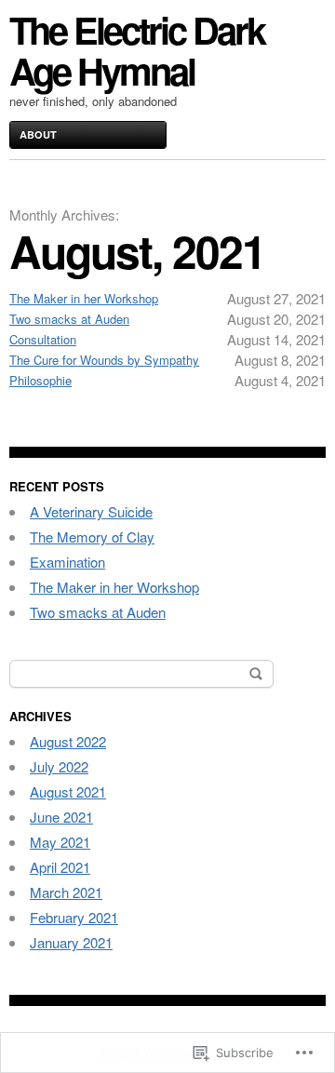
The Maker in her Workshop (83, 298)
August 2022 (68, 741)
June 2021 (61, 816)
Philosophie (40, 380)
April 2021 (60, 867)
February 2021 (74, 917)
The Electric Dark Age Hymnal (136, 50)
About (38, 134)
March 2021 (66, 892)
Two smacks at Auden (69, 319)
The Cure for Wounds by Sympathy (104, 360)
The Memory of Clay (92, 536)
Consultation (42, 339)
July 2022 (59, 766)
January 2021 (71, 942)
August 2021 (68, 791)
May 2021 (60, 842)
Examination (67, 561)
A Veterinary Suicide (91, 511)
